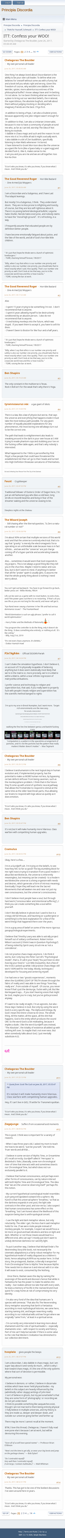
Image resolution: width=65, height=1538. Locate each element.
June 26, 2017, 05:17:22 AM (15, 295)
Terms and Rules (30, 1531)
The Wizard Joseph (16, 520)
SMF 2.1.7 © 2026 (25, 1535)
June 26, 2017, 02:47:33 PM (15, 486)
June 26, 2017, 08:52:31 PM (15, 1482)
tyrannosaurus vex (16, 404)
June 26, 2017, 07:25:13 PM (15, 1077)
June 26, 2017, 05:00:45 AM (15, 68)
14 (34, 51)
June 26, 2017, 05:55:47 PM (15, 823)
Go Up (5, 1513)
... (31, 51)
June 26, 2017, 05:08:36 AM (15, 187)
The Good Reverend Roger (21, 179)
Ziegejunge (11, 1124)
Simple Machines (39, 1535)
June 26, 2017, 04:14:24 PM (15, 658)
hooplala (10, 1352)
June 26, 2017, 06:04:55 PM (15, 854)
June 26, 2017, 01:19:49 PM (15, 409)
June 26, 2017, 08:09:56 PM (15, 1129)
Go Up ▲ (43, 1531)
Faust (8, 481)
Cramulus (11, 849)
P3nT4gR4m (12, 653)
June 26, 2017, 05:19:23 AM (15, 378)
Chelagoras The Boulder (20, 60)
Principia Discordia (17, 10)
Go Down (7, 52)
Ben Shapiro (12, 373)
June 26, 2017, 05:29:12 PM (15, 764)
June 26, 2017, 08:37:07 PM (15, 1356)
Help (20, 1531)
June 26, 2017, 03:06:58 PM (15, 531)
